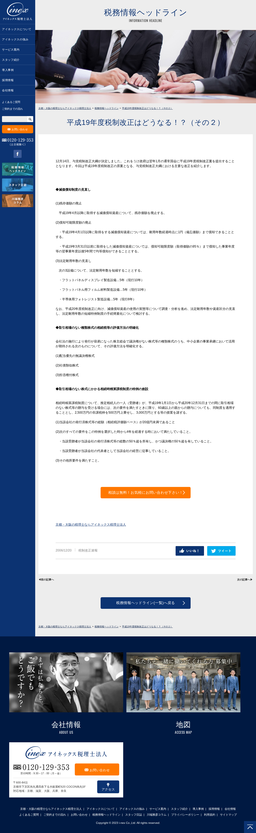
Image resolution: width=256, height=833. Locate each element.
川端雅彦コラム (156, 814)
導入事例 (8, 70)
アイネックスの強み (15, 39)
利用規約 (209, 814)
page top (250, 827)
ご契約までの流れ (12, 108)
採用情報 (8, 80)
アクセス (108, 786)
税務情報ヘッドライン (106, 814)
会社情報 (8, 90)
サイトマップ (228, 814)
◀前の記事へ (46, 579)
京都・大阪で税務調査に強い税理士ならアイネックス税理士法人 (17, 12)
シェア (190, 551)
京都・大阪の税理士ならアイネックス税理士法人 (91, 524)
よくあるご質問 (11, 102)
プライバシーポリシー (185, 814)
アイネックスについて (16, 29)
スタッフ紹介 (11, 59)
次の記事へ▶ (245, 579)
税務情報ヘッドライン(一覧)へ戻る (145, 603)
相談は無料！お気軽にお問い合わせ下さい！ (145, 493)
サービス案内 (11, 49)
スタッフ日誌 (133, 814)
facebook (18, 154)
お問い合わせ (17, 129)
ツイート (221, 551)
